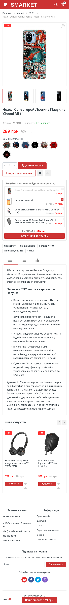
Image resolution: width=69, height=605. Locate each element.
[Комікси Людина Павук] (5, 143)
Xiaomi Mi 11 (10, 246)
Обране (40, 535)
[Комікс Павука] (42, 143)
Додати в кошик (32, 165)
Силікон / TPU (46, 246)
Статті (40, 525)
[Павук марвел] (51, 143)
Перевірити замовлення (48, 530)
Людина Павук (27, 246)
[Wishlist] (40, 173)
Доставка (41, 521)
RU (9, 599)
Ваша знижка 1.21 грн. (39, 600)
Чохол (30, 250)
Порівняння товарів (46, 539)
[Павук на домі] (14, 143)
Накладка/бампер (13, 250)
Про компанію (43, 516)
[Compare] (48, 173)
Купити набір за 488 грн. (34, 235)
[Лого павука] (33, 143)
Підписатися (56, 564)
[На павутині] (23, 143)
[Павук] (5, 152)
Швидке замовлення (19, 173)
